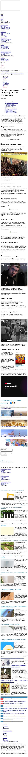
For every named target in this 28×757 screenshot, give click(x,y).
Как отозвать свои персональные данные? (12, 490)
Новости (5, 79)
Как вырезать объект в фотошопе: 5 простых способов (15, 708)
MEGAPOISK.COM (5, 60)
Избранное (5, 77)
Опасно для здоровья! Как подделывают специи (14, 540)
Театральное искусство (6, 482)
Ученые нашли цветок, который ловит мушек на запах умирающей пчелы (14, 681)
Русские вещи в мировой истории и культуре (11, 416)
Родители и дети (4, 47)
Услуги (2, 56)
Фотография (3, 484)
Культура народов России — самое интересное (13, 698)
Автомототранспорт (5, 22)
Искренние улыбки (9, 101)
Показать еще (25, 446)
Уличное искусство (5, 483)
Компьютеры (3, 32)
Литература (3, 477)
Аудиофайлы (6, 84)
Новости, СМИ (4, 36)
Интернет (3, 30)
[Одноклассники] (12, 403)
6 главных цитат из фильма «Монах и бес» (12, 658)
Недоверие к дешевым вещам (11, 103)
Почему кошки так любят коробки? (10, 624)
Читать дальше (24, 504)
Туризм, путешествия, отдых (7, 55)
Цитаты (5, 82)
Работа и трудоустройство (6, 42)
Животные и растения (5, 27)
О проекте (5, 726)
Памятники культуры (5, 479)
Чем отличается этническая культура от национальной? (13, 436)
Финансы (3, 58)
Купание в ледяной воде (10, 111)
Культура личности (5, 476)
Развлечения (3, 43)
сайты (2, 20)
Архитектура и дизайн (6, 469)
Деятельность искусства (6, 472)
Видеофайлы (6, 83)
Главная (5, 723)
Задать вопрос (6, 728)
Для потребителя (4, 25)
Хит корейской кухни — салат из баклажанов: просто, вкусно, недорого (13, 606)
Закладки (5, 86)
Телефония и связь (5, 53)
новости (2, 17)
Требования (5, 740)
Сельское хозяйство (5, 48)
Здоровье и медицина (5, 28)
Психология (3, 41)
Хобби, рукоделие (4, 59)
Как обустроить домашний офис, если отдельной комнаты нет (13, 666)
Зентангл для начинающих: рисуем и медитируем (13, 713)
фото (2, 19)
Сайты (4, 78)
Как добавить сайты (7, 731)
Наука (2, 34)
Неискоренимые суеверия (11, 108)
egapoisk (3, 67)
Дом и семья (3, 26)
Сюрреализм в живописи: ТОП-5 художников (13, 703)
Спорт (2, 49)
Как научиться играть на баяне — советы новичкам (14, 715)
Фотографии (6, 85)
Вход (2, 71)
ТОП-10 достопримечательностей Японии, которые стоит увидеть (13, 427)
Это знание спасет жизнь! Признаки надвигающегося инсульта (11, 590)
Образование (3, 38)
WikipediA (3, 62)
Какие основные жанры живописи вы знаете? (13, 721)
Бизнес (2, 23)
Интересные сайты (5, 29)
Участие (5, 733)
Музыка (2, 478)
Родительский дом (9, 106)
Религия (2, 45)
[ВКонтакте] (11, 403)
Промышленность (5, 40)
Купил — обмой (8, 110)
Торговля (3, 54)
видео (2, 15)
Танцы (2, 480)
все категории (4, 485)
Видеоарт (3, 470)
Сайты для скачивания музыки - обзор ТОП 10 (13, 705)
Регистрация (6, 71)
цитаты (2, 16)
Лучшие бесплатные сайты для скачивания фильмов (14, 701)
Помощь (5, 735)
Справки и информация (6, 50)
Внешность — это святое (10, 107)
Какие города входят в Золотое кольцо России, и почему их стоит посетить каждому (14, 407)
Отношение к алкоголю (10, 105)
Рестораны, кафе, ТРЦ (5, 46)
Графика (2, 471)
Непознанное (3, 35)
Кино (2, 474)
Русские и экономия (9, 104)
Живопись (3, 473)
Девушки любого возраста (11, 112)
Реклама (5, 738)
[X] (14, 403)
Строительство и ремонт (6, 52)
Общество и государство (6, 39)
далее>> (13, 662)
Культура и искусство (5, 33)
